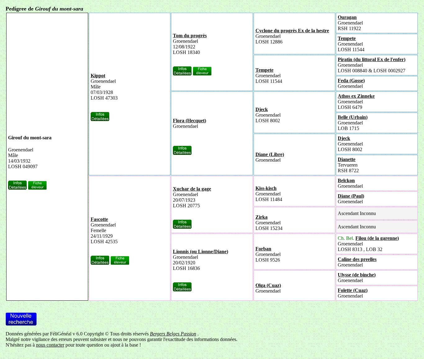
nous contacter (50, 345)
